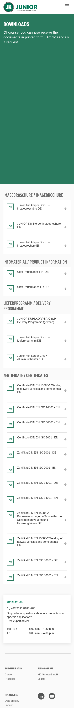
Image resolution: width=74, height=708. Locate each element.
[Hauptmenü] (67, 6)
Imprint (9, 705)
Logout (41, 678)
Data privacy (12, 700)
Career (9, 674)
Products (10, 678)
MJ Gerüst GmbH (48, 674)
